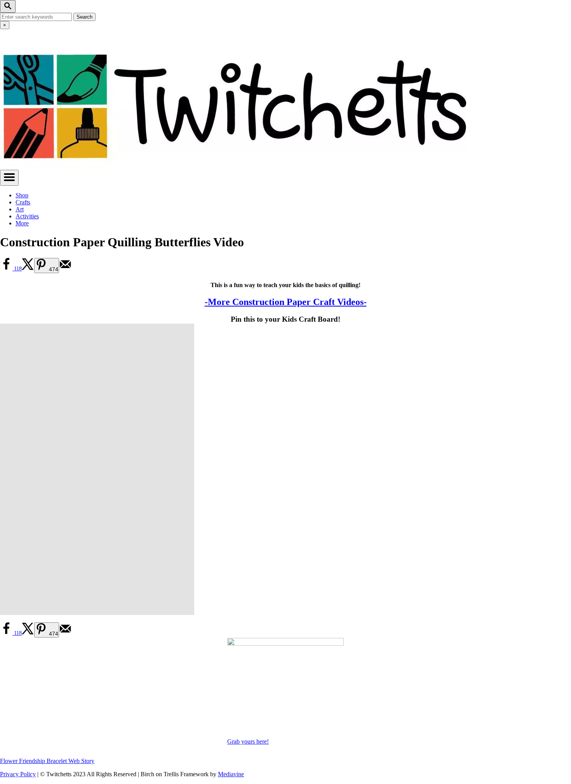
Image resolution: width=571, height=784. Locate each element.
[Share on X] (28, 269)
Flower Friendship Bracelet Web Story (47, 761)
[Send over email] (65, 269)
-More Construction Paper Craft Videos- (286, 302)
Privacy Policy (18, 774)
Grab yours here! (248, 741)
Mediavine (231, 774)
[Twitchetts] (233, 166)
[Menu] (9, 178)
